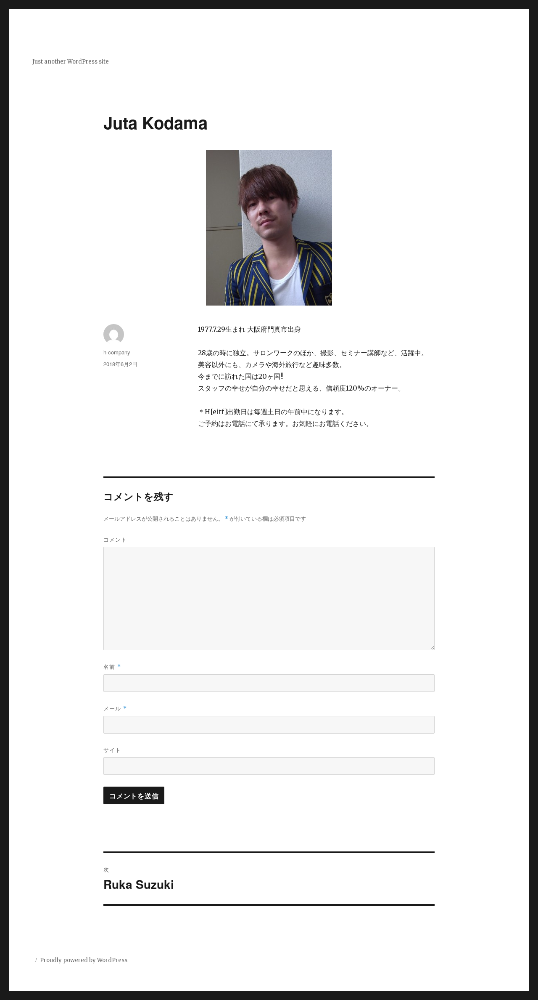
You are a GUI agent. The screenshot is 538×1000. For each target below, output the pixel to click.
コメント (115, 539)
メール (115, 708)
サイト (112, 750)
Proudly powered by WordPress (83, 960)
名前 (112, 666)
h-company (116, 352)
